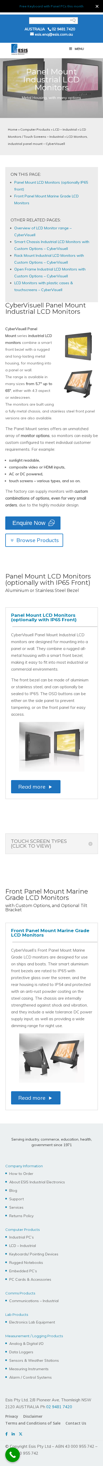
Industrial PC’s (21, 1237)
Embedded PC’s (23, 1271)
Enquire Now (28, 523)
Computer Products (35, 129)
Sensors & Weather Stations (34, 1360)
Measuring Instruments (29, 1369)
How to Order (21, 1173)
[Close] (97, 6)
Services (16, 1207)
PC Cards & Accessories (30, 1279)
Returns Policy (21, 1215)
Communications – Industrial (34, 1300)
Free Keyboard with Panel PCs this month (51, 6)
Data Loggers (21, 1352)
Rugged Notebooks (26, 1262)
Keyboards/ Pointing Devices (33, 1254)
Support (16, 1199)
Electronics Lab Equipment (32, 1322)
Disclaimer (33, 1416)
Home (12, 129)
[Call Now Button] (12, 1455)
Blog (13, 1190)
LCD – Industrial (65, 129)
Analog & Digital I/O (26, 1343)
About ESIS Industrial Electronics (37, 1182)
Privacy (11, 1416)
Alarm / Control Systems (30, 1377)
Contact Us (75, 1423)
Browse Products (37, 540)
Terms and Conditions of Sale (32, 1423)
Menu (79, 49)
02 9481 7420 (63, 29)
